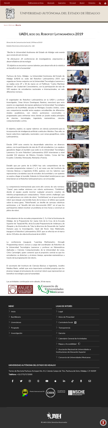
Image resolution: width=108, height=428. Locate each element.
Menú (6, 3)
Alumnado (50, 3)
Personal (73, 3)
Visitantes (91, 3)
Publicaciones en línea (35, 3)
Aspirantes (62, 3)
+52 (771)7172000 (24, 374)
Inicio (6, 25)
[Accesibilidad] (103, 422)
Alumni (82, 3)
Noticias (11, 25)
